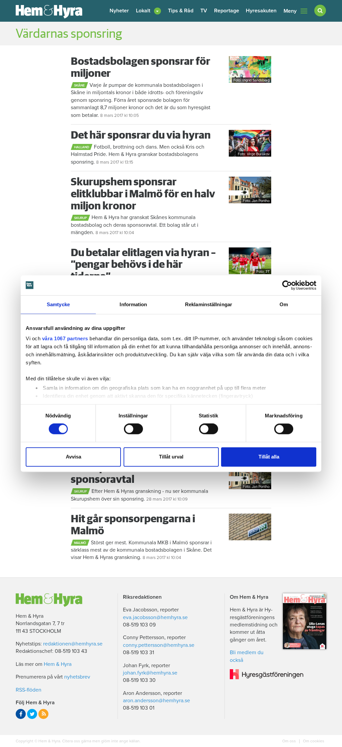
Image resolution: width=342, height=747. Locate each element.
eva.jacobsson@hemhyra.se (155, 617)
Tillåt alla (269, 456)
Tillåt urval (171, 456)
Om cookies (313, 741)
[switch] (133, 429)
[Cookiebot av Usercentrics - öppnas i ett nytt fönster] (287, 285)
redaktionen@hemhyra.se (73, 643)
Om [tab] (284, 304)
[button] (148, 11)
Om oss (289, 741)
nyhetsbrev (77, 677)
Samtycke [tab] (58, 304)
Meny (290, 11)
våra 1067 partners (65, 338)
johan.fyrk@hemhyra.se (150, 673)
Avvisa (73, 456)
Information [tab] (133, 304)
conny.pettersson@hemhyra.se (158, 645)
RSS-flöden (28, 690)
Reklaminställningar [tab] (208, 304)
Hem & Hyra (57, 664)
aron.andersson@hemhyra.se (156, 700)
